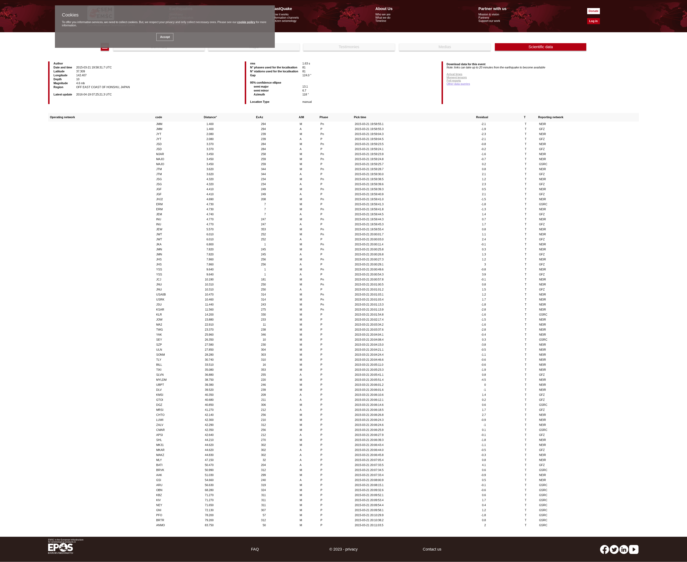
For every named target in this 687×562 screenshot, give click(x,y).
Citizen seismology (284, 20)
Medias (444, 47)
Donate (593, 11)
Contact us (432, 549)
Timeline (380, 20)
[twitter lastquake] (614, 549)
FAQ (255, 549)
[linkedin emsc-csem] (623, 549)
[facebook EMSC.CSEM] (604, 549)
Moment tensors (457, 77)
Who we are (383, 14)
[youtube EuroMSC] (634, 549)
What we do (382, 17)
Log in (593, 21)
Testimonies (349, 47)
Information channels (285, 17)
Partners (483, 17)
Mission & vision (488, 14)
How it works (280, 14)
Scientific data (540, 47)
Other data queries (458, 83)
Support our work (489, 20)
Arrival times (454, 74)
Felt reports (454, 80)
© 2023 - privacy (343, 549)
